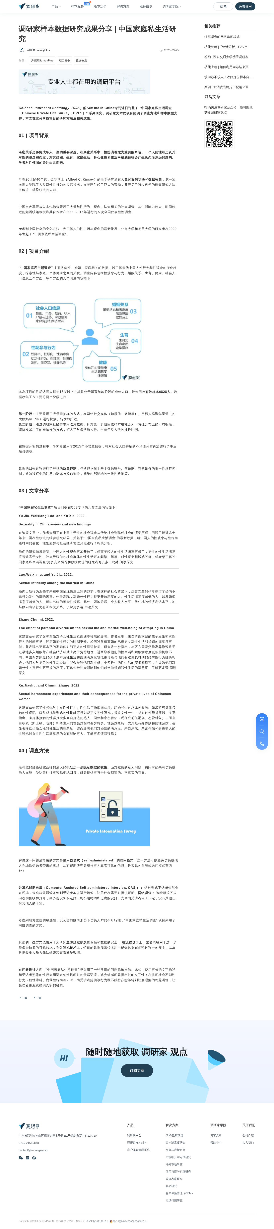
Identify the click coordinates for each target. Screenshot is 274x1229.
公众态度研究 (174, 1178)
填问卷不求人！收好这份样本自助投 (229, 77)
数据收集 (81, 60)
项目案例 (64, 60)
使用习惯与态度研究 (178, 1171)
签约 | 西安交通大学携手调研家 (226, 57)
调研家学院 (170, 6)
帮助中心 (216, 1142)
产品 (55, 6)
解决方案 (123, 6)
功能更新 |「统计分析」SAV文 (226, 47)
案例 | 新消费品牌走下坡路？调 (226, 87)
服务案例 (146, 6)
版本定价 (100, 6)
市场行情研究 (174, 1200)
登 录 (223, 6)
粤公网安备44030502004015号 (130, 1221)
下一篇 (37, 997)
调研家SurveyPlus (42, 60)
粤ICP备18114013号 (97, 1221)
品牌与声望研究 (175, 1149)
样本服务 (77, 6)
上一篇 (23, 997)
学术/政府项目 (174, 1135)
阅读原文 (126, 562)
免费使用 (245, 6)
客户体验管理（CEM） (180, 1193)
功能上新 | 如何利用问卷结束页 (226, 67)
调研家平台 (134, 1135)
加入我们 (248, 1142)
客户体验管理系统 (138, 1149)
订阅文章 (137, 1071)
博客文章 (216, 1135)
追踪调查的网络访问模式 (222, 37)
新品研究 (171, 1186)
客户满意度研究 (175, 1142)
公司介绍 (248, 1135)
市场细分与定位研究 (178, 1157)
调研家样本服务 (137, 1142)
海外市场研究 (174, 1164)
